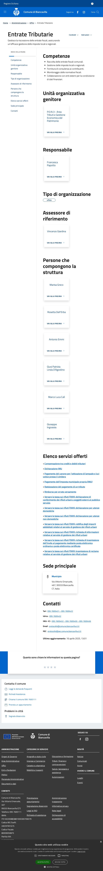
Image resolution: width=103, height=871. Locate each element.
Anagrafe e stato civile (36, 756)
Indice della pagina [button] (18, 52)
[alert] (51, 855)
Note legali (56, 810)
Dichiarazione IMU (53, 468)
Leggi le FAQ (32, 810)
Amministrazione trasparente (59, 800)
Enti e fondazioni (9, 770)
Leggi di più (81, 851)
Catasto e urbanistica (36, 765)
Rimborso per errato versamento (60, 491)
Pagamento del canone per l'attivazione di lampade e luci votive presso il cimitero (71, 475)
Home (5, 22)
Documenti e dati (9, 783)
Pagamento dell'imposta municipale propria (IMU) (68, 481)
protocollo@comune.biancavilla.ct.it (64, 626)
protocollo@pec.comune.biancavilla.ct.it (64, 631)
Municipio (57, 576)
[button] (51, 867)
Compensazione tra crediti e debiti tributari (65, 463)
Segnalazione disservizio (37, 806)
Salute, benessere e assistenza (60, 770)
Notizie (80, 756)
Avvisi (79, 765)
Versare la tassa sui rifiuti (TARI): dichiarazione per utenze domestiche (71, 509)
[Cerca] (97, 12)
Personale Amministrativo (13, 779)
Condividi (72, 34)
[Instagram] (82, 12)
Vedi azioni (85, 34)
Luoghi (80, 778)
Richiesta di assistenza (36, 815)
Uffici (32, 22)
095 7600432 (55, 616)
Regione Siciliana (11, 3)
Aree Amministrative (10, 761)
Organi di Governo (9, 756)
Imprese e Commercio (36, 761)
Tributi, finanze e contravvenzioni (59, 762)
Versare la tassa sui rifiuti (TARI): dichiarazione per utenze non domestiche (71, 517)
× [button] (101, 842)
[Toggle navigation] (5, 11)
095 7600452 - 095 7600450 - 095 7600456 (71, 621)
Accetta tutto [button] (43, 862)
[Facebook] (76, 12)
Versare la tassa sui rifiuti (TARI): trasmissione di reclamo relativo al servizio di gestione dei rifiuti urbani (71, 552)
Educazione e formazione (62, 756)
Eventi (80, 782)
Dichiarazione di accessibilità (59, 817)
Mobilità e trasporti (35, 770)
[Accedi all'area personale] (92, 3)
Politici (4, 774)
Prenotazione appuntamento (33, 800)
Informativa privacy (60, 806)
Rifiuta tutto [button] (60, 862)
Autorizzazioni (58, 777)
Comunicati (82, 761)
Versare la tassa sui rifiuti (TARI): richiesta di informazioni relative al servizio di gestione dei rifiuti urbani (71, 533)
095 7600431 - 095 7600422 (60, 611)
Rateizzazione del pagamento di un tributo (64, 486)
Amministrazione (19, 22)
